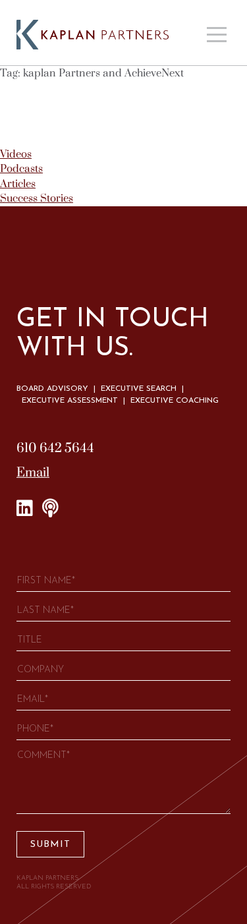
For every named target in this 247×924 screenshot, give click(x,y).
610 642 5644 (55, 448)
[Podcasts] (50, 509)
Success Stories (36, 198)
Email (32, 473)
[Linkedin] (24, 509)
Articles (18, 183)
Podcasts (21, 168)
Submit (50, 845)
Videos (16, 154)
